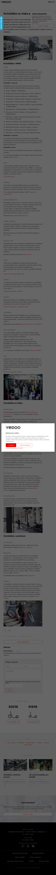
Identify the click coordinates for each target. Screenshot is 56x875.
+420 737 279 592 (31, 831)
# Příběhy (39, 742)
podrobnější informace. (20, 215)
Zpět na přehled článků (23, 642)
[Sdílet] (5, 630)
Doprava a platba (20, 857)
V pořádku (11, 445)
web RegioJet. (28, 467)
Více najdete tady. (9, 176)
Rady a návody (8, 11)
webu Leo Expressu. (26, 547)
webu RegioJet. (30, 575)
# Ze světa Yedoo (30, 742)
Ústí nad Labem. (36, 350)
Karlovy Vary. (28, 254)
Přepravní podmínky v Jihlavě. (13, 291)
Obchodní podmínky (38, 853)
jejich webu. (14, 157)
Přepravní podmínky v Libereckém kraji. (16, 306)
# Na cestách (20, 742)
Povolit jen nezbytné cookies (14, 448)
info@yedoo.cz (41, 831)
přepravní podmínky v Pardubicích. (31, 324)
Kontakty (31, 861)
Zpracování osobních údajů (19, 853)
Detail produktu (12, 721)
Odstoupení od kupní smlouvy (15, 861)
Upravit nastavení (25, 445)
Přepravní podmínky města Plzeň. (14, 274)
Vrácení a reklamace (35, 857)
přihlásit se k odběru (43, 26)
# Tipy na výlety (11, 742)
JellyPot (38, 867)
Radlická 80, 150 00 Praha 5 (16, 831)
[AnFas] (26, 867)
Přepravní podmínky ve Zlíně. (13, 372)
